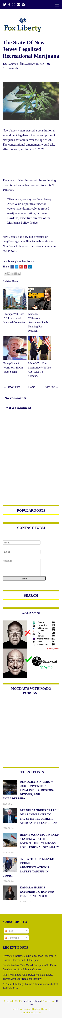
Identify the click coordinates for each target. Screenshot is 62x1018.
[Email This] (6, 273)
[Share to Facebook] (15, 273)
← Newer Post (11, 386)
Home (31, 386)
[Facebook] (9, 4)
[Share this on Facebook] (12, 266)
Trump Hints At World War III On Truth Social (13, 367)
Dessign (26, 1009)
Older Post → (51, 386)
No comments (10, 68)
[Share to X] (12, 273)
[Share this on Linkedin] (30, 266)
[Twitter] (4, 4)
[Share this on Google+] (21, 266)
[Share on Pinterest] (25, 266)
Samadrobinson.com (31, 1012)
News (30, 261)
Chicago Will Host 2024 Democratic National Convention (14, 318)
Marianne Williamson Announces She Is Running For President (38, 322)
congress (16, 261)
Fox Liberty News (32, 1001)
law (24, 261)
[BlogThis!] (9, 273)
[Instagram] (13, 4)
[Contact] (18, 4)
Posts (10, 930)
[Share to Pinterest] (19, 273)
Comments (13, 937)
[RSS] (23, 4)
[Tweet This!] (16, 266)
